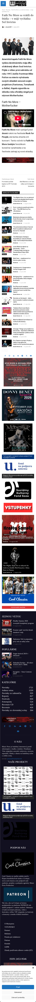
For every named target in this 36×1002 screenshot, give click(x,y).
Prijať (18, 987)
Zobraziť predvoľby (18, 997)
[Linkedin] (19, 32)
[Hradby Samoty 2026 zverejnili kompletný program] (18, 529)
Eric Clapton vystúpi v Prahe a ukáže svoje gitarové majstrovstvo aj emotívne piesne (23, 342)
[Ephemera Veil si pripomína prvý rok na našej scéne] (7, 641)
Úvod (3, 10)
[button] (33, 968)
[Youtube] (31, 356)
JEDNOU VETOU (11, 616)
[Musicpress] (18, 3)
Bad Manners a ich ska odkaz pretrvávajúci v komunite (27, 184)
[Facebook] (10, 32)
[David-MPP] (3, 27)
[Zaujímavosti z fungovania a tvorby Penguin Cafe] (7, 270)
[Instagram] (9, 356)
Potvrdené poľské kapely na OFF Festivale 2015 (9, 184)
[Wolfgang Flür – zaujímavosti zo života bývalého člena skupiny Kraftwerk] (7, 279)
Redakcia (15, 233)
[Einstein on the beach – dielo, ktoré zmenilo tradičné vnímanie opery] (7, 300)
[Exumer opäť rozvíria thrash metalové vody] (7, 632)
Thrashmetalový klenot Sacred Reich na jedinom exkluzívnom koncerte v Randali (23, 228)
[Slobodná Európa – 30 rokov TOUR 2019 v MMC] (7, 665)
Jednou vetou (7, 534)
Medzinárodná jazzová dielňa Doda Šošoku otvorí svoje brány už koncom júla (23, 219)
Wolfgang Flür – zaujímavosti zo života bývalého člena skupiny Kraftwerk (23, 278)
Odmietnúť (18, 992)
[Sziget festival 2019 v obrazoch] (7, 656)
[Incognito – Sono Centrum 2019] (7, 674)
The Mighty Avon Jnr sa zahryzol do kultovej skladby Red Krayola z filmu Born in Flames (23, 199)
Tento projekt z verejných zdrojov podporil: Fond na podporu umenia (17, 797)
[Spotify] (22, 356)
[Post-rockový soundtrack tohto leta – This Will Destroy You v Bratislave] (7, 209)
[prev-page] (3, 350)
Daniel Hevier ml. (17, 203)
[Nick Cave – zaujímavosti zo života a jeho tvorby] (7, 260)
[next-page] (6, 350)
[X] (14, 32)
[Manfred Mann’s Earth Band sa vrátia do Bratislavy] (7, 322)
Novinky (8, 10)
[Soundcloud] (18, 356)
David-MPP (9, 27)
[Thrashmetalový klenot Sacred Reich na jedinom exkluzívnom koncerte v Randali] (7, 229)
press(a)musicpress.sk (14, 758)
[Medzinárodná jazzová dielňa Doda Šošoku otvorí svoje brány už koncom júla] (7, 219)
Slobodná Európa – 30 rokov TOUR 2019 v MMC (23, 664)
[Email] (23, 32)
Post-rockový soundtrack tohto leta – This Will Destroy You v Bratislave (23, 209)
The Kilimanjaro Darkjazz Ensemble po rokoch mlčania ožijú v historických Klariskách (22, 238)
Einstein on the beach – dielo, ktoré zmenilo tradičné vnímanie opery (23, 300)
